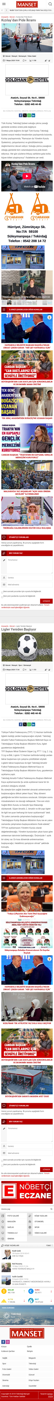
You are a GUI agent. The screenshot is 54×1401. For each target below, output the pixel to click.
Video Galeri (32, 56)
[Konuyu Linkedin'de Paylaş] (33, 115)
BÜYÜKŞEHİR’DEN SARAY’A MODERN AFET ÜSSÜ (27, 1096)
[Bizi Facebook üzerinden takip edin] (3, 1342)
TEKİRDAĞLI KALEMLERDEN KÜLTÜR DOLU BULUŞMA (27, 528)
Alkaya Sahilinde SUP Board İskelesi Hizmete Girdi (30, 10)
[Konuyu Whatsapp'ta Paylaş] (29, 115)
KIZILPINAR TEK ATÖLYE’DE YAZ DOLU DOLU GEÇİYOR (27, 1023)
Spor (20, 665)
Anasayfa (4, 17)
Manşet (14, 56)
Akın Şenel (16, 1263)
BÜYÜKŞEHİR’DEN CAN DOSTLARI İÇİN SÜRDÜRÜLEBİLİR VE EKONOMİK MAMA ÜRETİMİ (27, 383)
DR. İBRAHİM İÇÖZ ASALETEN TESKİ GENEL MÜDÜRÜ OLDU (23, 295)
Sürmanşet (22, 56)
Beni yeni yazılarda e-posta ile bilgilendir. (19, 596)
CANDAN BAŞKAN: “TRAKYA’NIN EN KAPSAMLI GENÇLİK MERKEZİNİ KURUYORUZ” (27, 456)
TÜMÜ (48, 1245)
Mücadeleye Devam (20, 1281)
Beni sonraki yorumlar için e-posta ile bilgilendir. (22, 591)
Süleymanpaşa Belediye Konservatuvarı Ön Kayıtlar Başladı (27, 951)
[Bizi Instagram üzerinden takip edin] (8, 1342)
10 (50, 302)
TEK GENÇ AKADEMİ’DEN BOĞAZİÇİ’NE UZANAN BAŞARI (27, 418)
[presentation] (2, 10)
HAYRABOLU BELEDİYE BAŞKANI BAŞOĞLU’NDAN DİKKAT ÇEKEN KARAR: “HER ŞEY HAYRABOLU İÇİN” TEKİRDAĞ (27, 348)
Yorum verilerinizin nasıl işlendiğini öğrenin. (25, 606)
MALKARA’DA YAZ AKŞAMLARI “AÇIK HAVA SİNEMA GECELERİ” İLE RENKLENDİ (27, 492)
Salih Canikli (17, 1251)
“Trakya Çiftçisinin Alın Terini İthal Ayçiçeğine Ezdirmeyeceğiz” (27, 915)
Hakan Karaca (18, 1276)
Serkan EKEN (50, 1395)
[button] (4, 302)
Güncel (12, 17)
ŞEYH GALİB (17, 1268)
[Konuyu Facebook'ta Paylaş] (21, 115)
